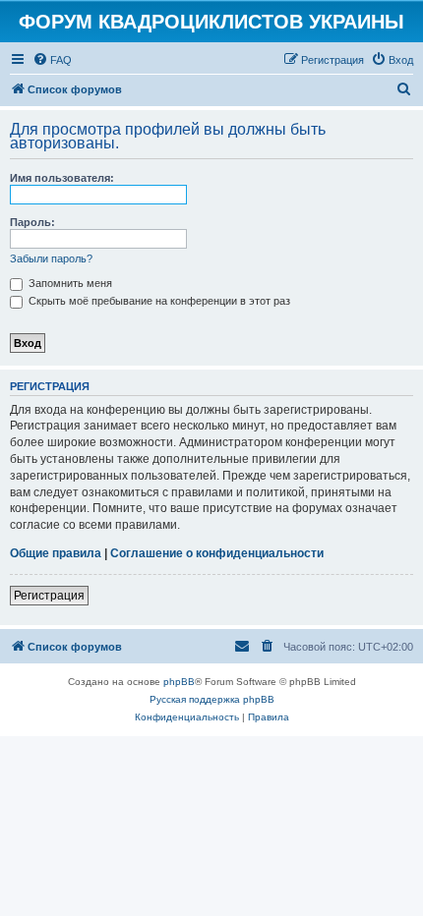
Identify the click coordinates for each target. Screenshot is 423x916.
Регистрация (49, 595)
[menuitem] (52, 60)
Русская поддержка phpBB (212, 699)
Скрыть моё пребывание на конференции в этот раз (158, 301)
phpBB (179, 681)
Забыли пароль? (51, 258)
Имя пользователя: (62, 178)
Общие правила (55, 553)
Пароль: (32, 222)
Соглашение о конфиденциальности (217, 553)
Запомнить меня (69, 283)
